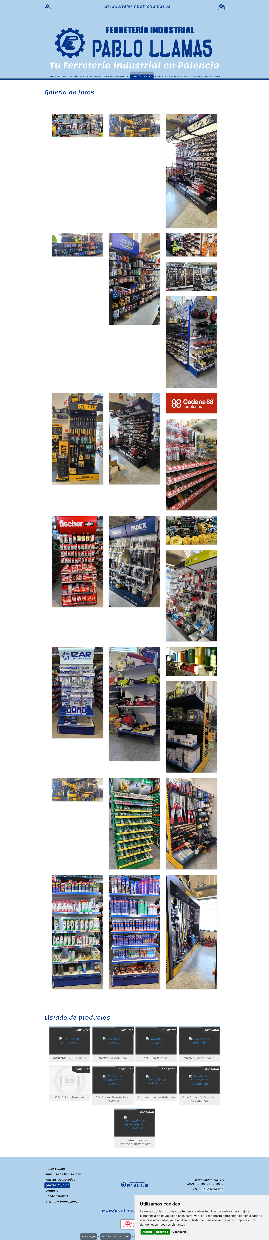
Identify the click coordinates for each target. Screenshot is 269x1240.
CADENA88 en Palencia (69, 1058)
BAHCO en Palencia (113, 1058)
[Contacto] (221, 6)
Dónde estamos (179, 76)
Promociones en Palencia (156, 1097)
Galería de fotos (142, 76)
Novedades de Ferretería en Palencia (199, 1099)
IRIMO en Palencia (156, 1058)
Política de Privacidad (115, 1236)
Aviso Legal (88, 1236)
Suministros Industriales (84, 76)
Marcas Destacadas (116, 76)
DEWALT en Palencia (69, 1097)
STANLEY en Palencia (199, 1058)
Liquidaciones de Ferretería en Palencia (134, 1142)
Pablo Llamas (57, 76)
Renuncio (162, 1231)
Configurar (179, 1231)
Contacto (160, 76)
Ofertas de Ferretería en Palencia (113, 1099)
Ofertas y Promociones (206, 76)
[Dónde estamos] (47, 6)
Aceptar (147, 1231)
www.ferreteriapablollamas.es (137, 6)
